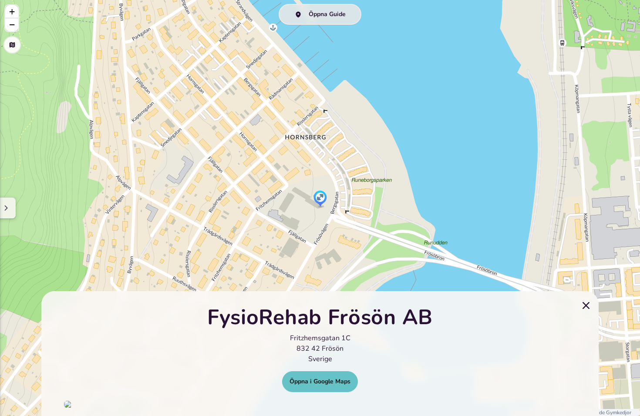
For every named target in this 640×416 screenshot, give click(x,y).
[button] (320, 199)
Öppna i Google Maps (320, 381)
